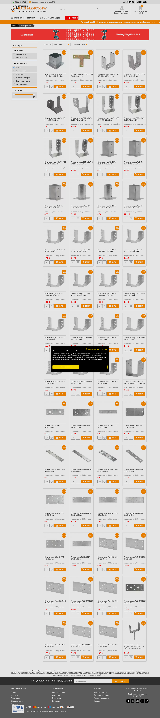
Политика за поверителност (97, 349)
